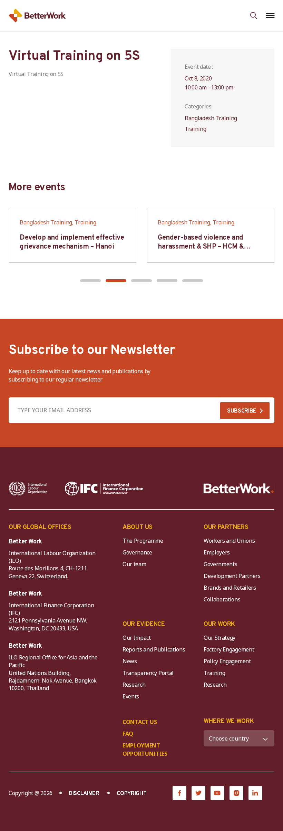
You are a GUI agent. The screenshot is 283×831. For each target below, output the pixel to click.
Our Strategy (219, 637)
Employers (217, 552)
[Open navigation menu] (270, 15)
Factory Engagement (229, 649)
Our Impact (137, 637)
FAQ (128, 733)
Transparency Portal (148, 673)
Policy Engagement (228, 661)
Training (214, 673)
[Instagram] (236, 793)
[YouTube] (217, 793)
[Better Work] (238, 488)
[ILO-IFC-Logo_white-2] (28, 488)
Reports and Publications (154, 649)
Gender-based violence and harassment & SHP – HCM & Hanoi (201, 246)
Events (131, 696)
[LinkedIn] (255, 793)
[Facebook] (179, 793)
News (130, 661)
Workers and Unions (229, 540)
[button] (90, 280)
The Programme (143, 540)
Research (134, 684)
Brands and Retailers (230, 587)
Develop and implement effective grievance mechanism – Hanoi (72, 242)
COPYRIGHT (131, 793)
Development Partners (232, 576)
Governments (220, 564)
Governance (137, 552)
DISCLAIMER (84, 793)
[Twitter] (198, 793)
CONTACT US (140, 722)
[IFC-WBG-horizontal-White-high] (104, 488)
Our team (134, 564)
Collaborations (222, 599)
